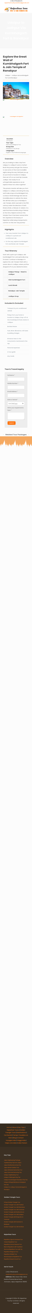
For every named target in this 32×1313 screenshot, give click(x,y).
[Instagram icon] (19, 5)
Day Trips (21, 1127)
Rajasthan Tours (13, 1130)
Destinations (21, 1133)
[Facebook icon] (14, 5)
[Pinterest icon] (17, 5)
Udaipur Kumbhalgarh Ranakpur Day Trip (16, 1180)
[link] (16, 273)
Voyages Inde (11, 1140)
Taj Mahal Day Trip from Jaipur (12, 1162)
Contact (20, 1138)
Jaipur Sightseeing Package (12, 1160)
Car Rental (8, 1135)
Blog (14, 1138)
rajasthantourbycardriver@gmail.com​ (16, 3)
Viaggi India (21, 1140)
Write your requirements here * (15, 409)
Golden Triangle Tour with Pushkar (14, 1205)
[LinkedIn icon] (16, 5)
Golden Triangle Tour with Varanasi (14, 1209)
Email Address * (12, 391)
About (14, 1127)
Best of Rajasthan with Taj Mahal (13, 1247)
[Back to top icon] (16, 1293)
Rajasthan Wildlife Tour (10, 1254)
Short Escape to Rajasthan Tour (13, 1256)
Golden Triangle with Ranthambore (14, 1212)
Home (9, 1127)
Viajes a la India (10, 1143)
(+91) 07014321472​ (16, 1)
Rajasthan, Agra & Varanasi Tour (13, 1239)
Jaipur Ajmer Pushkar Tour (11, 1167)
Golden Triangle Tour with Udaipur (14, 1214)
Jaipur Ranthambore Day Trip (12, 1165)
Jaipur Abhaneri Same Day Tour (13, 1170)
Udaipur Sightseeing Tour (11, 1175)
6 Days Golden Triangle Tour (12, 1202)
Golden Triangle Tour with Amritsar (14, 1227)
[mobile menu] (29, 9)
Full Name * (11, 375)
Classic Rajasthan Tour (10, 1242)
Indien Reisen (22, 1143)
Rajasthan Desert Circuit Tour (12, 1259)
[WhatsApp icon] (12, 5)
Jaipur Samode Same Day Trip (13, 1172)
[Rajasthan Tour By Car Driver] (16, 9)
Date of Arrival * (12, 400)
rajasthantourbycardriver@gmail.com (16, 1274)
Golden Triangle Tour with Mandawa (14, 1207)
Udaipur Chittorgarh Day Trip (12, 1177)
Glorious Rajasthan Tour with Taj (13, 1249)
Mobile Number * (12, 383)
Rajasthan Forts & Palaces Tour (13, 1244)
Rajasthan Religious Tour (11, 1252)
